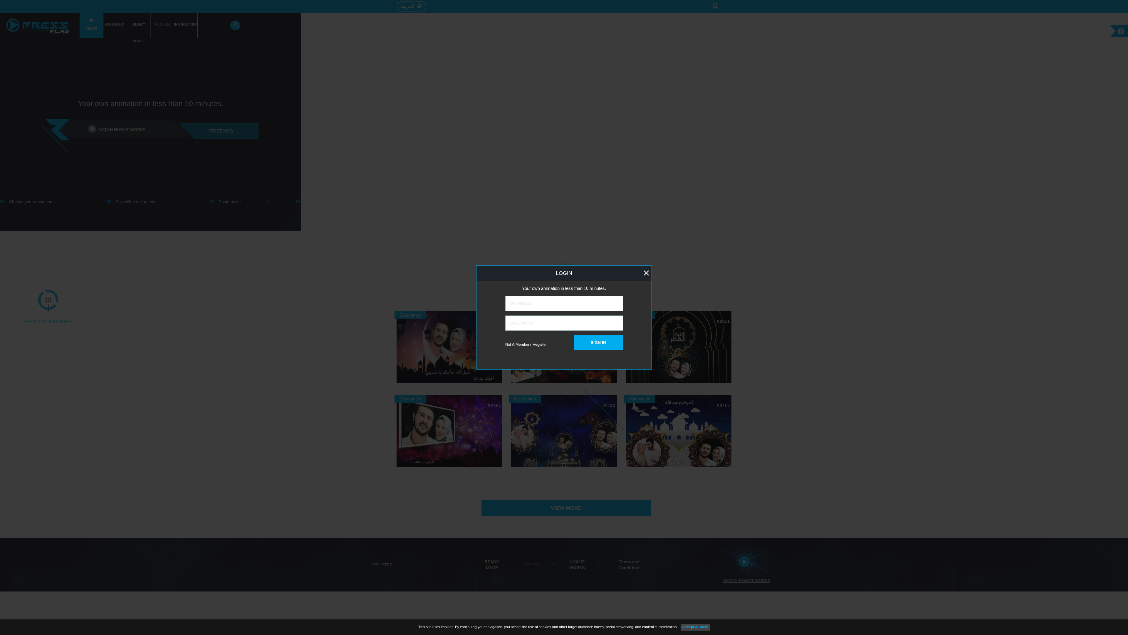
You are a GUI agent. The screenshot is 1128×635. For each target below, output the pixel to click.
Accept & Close (695, 627)
